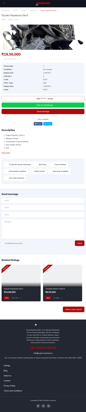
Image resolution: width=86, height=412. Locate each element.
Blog (5, 370)
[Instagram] (48, 406)
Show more (6, 153)
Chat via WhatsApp (44, 105)
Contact (7, 381)
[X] (43, 406)
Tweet (49, 124)
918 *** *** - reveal (44, 99)
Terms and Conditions (13, 391)
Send (80, 243)
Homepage (5, 10)
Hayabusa (33, 10)
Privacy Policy (9, 386)
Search (15, 10)
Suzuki (24, 10)
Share (39, 124)
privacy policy (18, 243)
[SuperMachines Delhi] (43, 3)
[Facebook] (38, 406)
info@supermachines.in (43, 353)
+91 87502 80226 (43, 348)
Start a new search (73, 309)
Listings (7, 365)
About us (7, 375)
